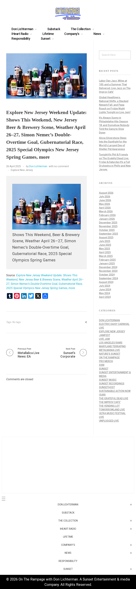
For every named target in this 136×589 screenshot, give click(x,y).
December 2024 (108, 267)
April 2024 (105, 297)
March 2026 (106, 211)
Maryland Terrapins (112, 346)
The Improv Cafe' (110, 402)
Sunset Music (108, 379)
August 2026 (106, 192)
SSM (101, 365)
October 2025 (107, 230)
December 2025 (108, 222)
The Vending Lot (109, 405)
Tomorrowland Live (112, 409)
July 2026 (104, 196)
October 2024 (107, 274)
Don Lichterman (38, 166)
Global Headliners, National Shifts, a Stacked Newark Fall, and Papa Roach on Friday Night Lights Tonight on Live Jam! (115, 105)
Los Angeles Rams (110, 342)
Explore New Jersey (22, 170)
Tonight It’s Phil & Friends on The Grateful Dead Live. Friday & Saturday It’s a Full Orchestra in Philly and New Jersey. (115, 162)
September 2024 (108, 278)
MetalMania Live (109, 350)
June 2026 (105, 200)
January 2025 (107, 263)
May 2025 (104, 248)
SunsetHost (107, 387)
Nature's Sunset (109, 353)
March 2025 (106, 256)
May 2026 (104, 204)
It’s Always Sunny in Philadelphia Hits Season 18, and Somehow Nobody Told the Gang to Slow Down (114, 125)
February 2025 (107, 259)
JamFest (104, 335)
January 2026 (107, 218)
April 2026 (105, 207)
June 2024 (105, 289)
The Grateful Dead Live (113, 398)
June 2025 (105, 244)
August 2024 (106, 282)
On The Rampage (109, 357)
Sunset (103, 368)
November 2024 (108, 271)
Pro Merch (106, 361)
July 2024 (104, 285)
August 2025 (106, 237)
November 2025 (108, 226)
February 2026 (107, 215)
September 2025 (108, 233)
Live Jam (104, 339)
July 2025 (104, 241)
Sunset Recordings (111, 383)
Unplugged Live (109, 420)
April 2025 (105, 252)
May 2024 (104, 293)
